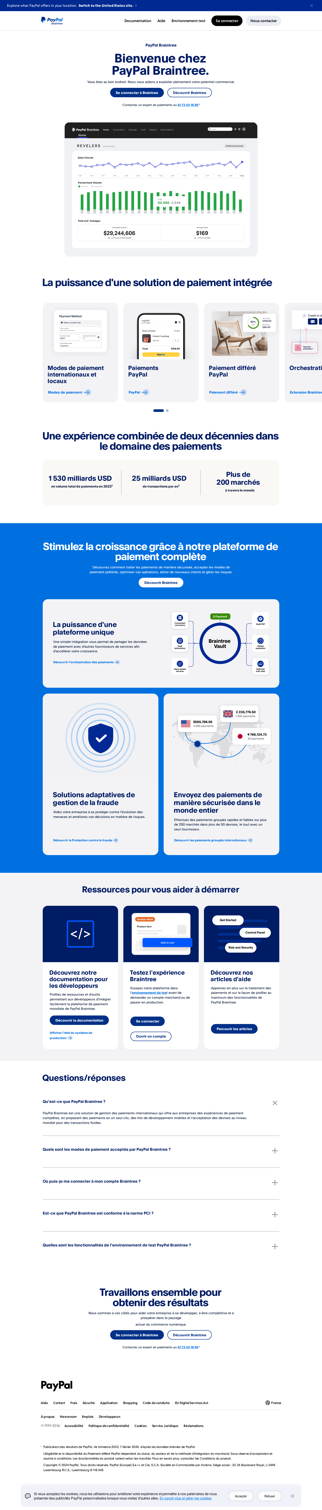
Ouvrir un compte (151, 1036)
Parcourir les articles (234, 1029)
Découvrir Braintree (189, 92)
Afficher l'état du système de (71, 1035)
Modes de (65, 392)
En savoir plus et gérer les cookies (186, 1498)
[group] (80, 352)
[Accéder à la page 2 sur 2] (167, 410)
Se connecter (147, 1021)
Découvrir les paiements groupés (210, 840)
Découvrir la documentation (79, 1020)
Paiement (223, 392)
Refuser (269, 1496)
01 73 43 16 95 (188, 105)
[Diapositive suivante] (279, 353)
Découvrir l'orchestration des (83, 662)
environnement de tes (149, 992)
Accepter (241, 1496)
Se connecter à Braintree (137, 92)
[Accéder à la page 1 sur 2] (158, 410)
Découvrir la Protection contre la (82, 840)
